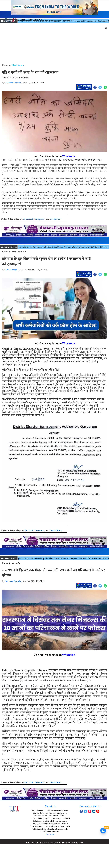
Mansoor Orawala (13, 82)
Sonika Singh (11, 270)
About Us (50, 806)
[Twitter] (85, 811)
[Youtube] (97, 811)
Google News (55, 219)
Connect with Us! (89, 806)
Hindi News (18, 65)
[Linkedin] (93, 811)
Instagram (39, 219)
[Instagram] (89, 811)
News (15, 563)
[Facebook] (81, 811)
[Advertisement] (54, 43)
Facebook (28, 219)
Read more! (50, 835)
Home (5, 65)
